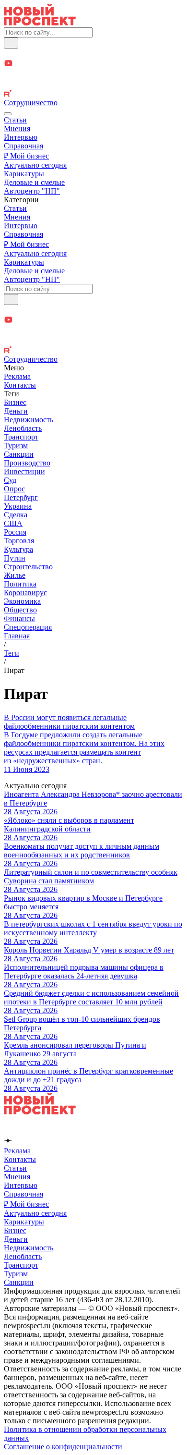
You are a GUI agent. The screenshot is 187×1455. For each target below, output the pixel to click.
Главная (17, 636)
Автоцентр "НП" (32, 191)
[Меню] (8, 113)
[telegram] (93, 54)
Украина (18, 506)
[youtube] (93, 64)
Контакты (20, 385)
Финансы (19, 618)
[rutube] (93, 94)
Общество (20, 610)
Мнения (17, 128)
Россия (15, 532)
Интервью (20, 137)
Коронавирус (25, 592)
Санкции (19, 454)
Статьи (15, 120)
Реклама (17, 376)
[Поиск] (11, 43)
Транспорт (21, 437)
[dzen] (93, 75)
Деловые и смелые (34, 182)
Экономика (22, 601)
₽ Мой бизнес (26, 156)
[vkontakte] (93, 85)
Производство (27, 463)
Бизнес (15, 402)
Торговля (19, 541)
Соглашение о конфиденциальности (63, 1447)
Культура (18, 549)
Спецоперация (28, 627)
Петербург (21, 497)
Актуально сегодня (35, 165)
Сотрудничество (31, 102)
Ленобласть (23, 428)
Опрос (14, 489)
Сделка (15, 515)
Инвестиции (24, 471)
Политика (20, 584)
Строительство (28, 566)
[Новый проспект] (40, 23)
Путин (14, 558)
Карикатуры (24, 174)
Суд (10, 480)
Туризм (16, 445)
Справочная (23, 146)
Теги (11, 653)
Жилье (14, 575)
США (13, 523)
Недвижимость (28, 420)
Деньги (16, 411)
